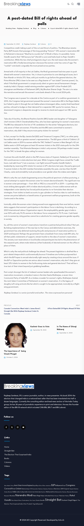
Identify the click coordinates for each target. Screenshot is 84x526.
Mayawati (6, 495)
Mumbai (12, 495)
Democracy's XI (27, 489)
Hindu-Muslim (8, 492)
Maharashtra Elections (61, 492)
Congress (70, 485)
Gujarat (66, 489)
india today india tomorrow (25, 492)
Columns (43, 44)
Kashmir (43, 492)
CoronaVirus (9, 489)
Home (6, 447)
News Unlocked (46, 495)
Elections (50, 489)
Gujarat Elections (74, 488)
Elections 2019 (59, 489)
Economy (45, 488)
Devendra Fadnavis (37, 489)
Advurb (61, 520)
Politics (67, 495)
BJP (53, 485)
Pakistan (62, 495)
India (14, 492)
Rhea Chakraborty (23, 500)
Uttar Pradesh (27, 504)
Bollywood (59, 485)
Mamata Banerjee (72, 492)
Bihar (40, 485)
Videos (7, 466)
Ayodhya (36, 485)
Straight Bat (9, 451)
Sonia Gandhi (40, 500)
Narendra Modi (24, 495)
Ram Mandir (15, 500)
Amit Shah (18, 485)
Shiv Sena (32, 500)
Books (6, 458)
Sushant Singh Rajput (69, 500)
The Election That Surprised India (17, 455)
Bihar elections (46, 485)
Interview (38, 492)
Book (64, 485)
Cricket (18, 489)
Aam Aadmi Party (9, 485)
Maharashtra (50, 492)
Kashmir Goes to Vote (39, 327)
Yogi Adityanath (38, 504)
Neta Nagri (37, 495)
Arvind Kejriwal (27, 485)
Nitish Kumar (55, 495)
